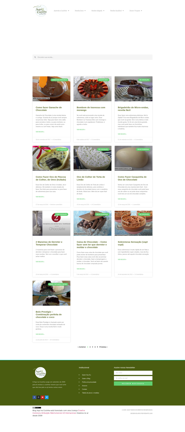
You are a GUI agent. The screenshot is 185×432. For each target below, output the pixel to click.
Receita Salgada (97, 11)
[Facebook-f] (34, 397)
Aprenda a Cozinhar (60, 11)
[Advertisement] (92, 37)
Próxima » (103, 347)
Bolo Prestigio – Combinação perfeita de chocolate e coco (49, 314)
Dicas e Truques (135, 11)
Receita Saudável (116, 11)
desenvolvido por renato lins (141, 413)
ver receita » (40, 132)
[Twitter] (47, 397)
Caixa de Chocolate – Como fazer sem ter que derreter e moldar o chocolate (92, 244)
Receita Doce (79, 11)
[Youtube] (42, 397)
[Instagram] (38, 397)
